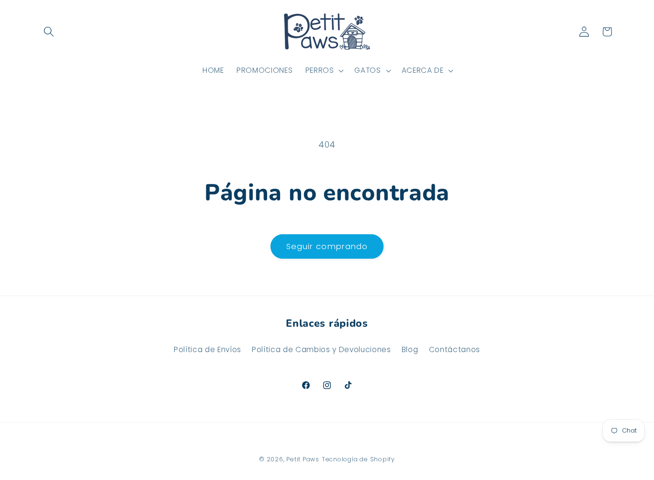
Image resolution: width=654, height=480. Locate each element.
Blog (410, 349)
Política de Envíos (207, 349)
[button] (48, 31)
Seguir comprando (327, 246)
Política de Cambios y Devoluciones (321, 349)
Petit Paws (302, 459)
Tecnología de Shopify (358, 459)
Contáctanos (454, 349)
